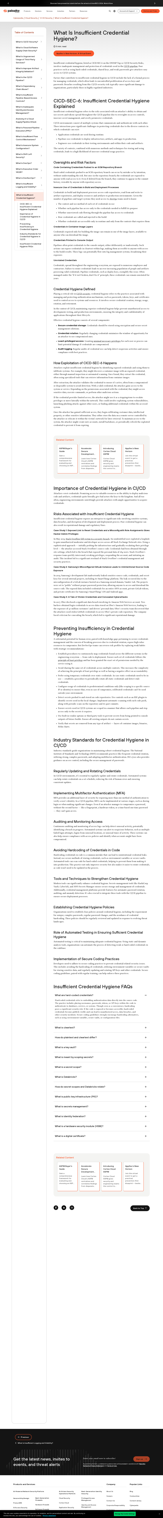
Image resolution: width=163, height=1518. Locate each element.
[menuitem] (12, 11)
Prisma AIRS (17, 1503)
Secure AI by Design (21, 1498)
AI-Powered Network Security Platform (28, 1491)
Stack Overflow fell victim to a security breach (87, 539)
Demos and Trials (150, 11)
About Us (109, 1491)
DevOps (113, 199)
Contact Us (110, 1501)
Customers (110, 1510)
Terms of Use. (112, 1466)
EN (114, 11)
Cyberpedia (18, 18)
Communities (134, 1496)
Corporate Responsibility (115, 1505)
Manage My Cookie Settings (125, 1514)
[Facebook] (56, 1208)
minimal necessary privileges (107, 341)
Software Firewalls (42, 1509)
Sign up (139, 1459)
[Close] (159, 1513)
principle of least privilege (70, 660)
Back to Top (138, 1208)
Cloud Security (31, 18)
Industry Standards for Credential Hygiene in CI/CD (30, 236)
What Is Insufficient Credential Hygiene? (71, 18)
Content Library (135, 1501)
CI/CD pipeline (131, 66)
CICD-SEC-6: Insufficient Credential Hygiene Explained (30, 206)
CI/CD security (83, 294)
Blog (131, 1491)
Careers (109, 1496)
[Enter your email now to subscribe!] (107, 1459)
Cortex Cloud (64, 1503)
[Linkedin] (64, 1208)
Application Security (66, 1507)
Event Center (135, 1510)
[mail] (72, 1208)
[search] (110, 11)
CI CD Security (46, 18)
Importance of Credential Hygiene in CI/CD (30, 216)
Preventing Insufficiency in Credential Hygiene (29, 226)
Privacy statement (49, 1515)
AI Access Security (20, 1507)
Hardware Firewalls (42, 1505)
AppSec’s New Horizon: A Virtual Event (73, 53)
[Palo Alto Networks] (11, 11)
